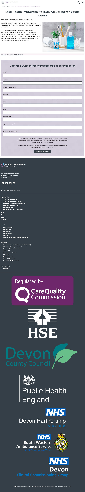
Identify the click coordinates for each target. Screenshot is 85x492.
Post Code (6, 94)
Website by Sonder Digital (64, 486)
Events (3, 214)
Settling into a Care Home (11, 205)
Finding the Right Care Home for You (14, 203)
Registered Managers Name (10, 124)
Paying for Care (8, 207)
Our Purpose (7, 229)
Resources (4, 242)
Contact (3, 219)
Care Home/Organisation (9, 87)
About (3, 225)
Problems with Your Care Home (13, 209)
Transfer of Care (8, 256)
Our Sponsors (7, 233)
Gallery (3, 217)
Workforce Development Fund (12, 247)
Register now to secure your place (12, 54)
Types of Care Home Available (12, 201)
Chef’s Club (6, 251)
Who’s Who (6, 255)
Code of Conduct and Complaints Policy (15, 237)
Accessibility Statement (51, 486)
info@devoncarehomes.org (11, 190)
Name (4, 72)
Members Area (5, 266)
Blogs (2, 212)
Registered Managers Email (10, 131)
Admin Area (27, 486)
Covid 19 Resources (9, 258)
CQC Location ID (7, 116)
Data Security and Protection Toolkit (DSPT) (17, 245)
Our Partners (7, 231)
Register (6, 268)
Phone (5, 109)
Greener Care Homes (9, 253)
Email (4, 101)
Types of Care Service (10, 199)
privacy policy (49, 147)
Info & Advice (5, 197)
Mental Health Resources (11, 260)
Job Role (5, 79)
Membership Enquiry (42, 151)
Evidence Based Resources (11, 249)
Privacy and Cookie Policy (37, 486)
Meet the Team (7, 227)
